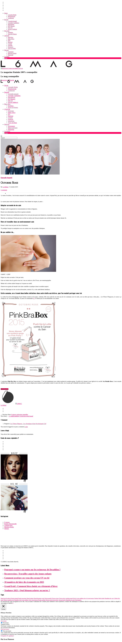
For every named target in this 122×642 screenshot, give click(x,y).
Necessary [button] (4, 621)
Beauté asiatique (30, 598)
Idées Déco (11, 39)
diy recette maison (90, 598)
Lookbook (11, 18)
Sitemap (6, 528)
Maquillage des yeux (109, 598)
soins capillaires (25, 600)
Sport (30, 600)
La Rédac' (5, 187)
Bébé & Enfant (12, 53)
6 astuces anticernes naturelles (19, 414)
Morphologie (11, 16)
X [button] (12, 603)
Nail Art (10, 27)
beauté (2, 600)
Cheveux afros (62, 598)
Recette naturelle (48, 598)
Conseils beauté (12, 21)
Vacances (10, 47)
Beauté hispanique (38, 598)
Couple (10, 43)
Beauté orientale (14, 598)
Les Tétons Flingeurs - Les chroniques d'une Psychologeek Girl (28, 423)
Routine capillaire (42, 600)
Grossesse (10, 51)
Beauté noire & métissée (6, 598)
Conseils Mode (12, 15)
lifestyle (75, 598)
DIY (9, 40)
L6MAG (19, 403)
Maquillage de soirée (70, 600)
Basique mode (49, 600)
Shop (5, 58)
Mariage (10, 42)
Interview (10, 37)
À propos (7, 522)
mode (43, 598)
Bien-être (6, 31)
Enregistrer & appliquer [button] (7, 636)
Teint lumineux (78, 600)
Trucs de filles (12, 48)
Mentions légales (9, 527)
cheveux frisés (55, 600)
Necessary (6, 623)
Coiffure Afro (117, 598)
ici (33, 298)
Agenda (10, 45)
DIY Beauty (11, 26)
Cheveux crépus (55, 598)
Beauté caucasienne (22, 598)
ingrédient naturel (69, 598)
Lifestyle (6, 35)
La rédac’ (7, 56)
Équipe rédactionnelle (10, 524)
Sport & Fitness (12, 34)
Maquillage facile (18, 600)
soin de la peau (35, 600)
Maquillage (11, 24)
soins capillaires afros (81, 598)
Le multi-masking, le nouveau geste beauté (21, 416)
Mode (6, 13)
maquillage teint (10, 600)
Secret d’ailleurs (12, 29)
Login (26, 426)
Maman (6, 50)
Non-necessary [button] (5, 629)
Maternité (10, 55)
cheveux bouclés (62, 600)
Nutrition (10, 32)
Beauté (6, 19)
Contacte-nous (8, 525)
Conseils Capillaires (13, 23)
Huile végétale (101, 598)
